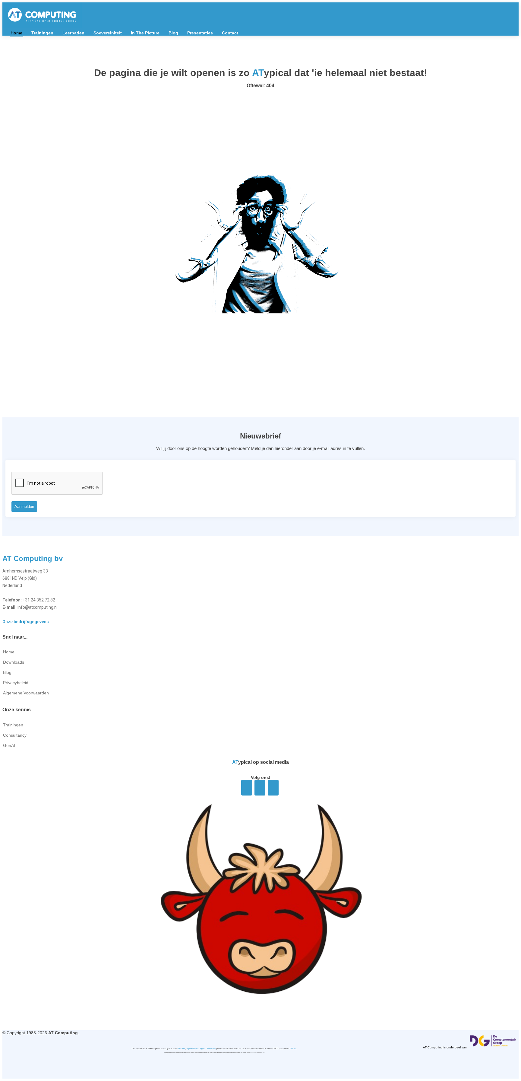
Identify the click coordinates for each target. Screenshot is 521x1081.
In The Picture (145, 32)
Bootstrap (211, 1049)
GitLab (293, 1049)
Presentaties (200, 32)
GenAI (9, 745)
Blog (173, 32)
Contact (230, 32)
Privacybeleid (15, 683)
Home (16, 32)
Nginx (203, 1049)
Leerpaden (73, 32)
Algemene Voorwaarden (26, 693)
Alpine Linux (192, 1049)
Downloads (13, 662)
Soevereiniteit (107, 32)
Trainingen (42, 32)
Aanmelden (24, 506)
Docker (181, 1049)
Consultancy (15, 735)
